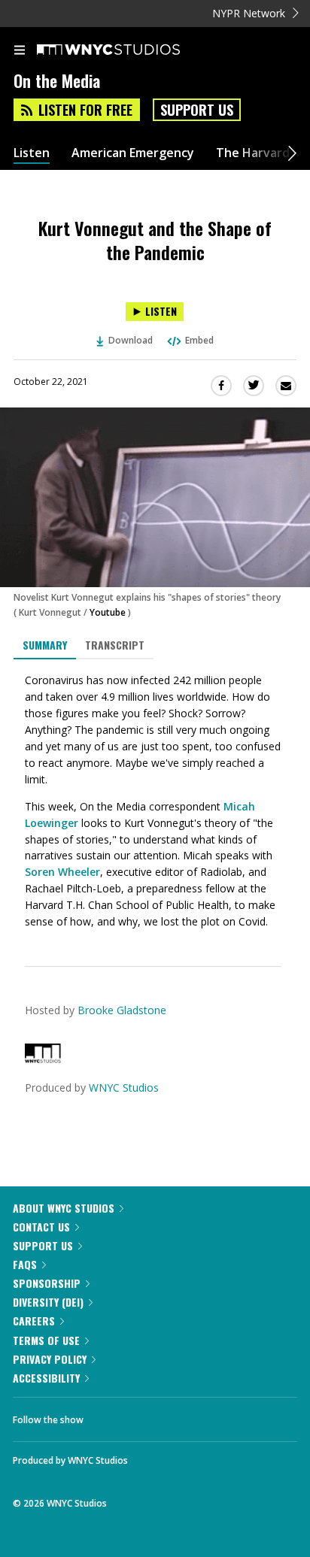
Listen (32, 153)
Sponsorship (47, 1283)
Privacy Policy (50, 1359)
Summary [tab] (45, 645)
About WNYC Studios (63, 1208)
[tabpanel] (155, 801)
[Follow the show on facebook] (110, 1415)
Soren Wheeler (62, 872)
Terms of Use (46, 1340)
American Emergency (132, 153)
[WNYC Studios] (43, 1059)
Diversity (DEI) (48, 1302)
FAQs (25, 1264)
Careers (34, 1320)
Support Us (196, 110)
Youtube (108, 612)
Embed (199, 340)
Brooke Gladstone (122, 1010)
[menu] (19, 51)
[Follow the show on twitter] (151, 1415)
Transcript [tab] (114, 645)
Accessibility (46, 1378)
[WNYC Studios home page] (127, 50)
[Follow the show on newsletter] (192, 1415)
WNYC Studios (124, 1087)
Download (130, 340)
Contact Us (41, 1226)
